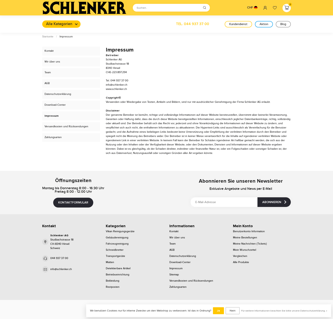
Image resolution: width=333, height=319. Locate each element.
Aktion (264, 24)
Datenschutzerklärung (58, 94)
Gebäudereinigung (117, 237)
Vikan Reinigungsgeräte (120, 231)
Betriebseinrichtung (117, 274)
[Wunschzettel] (275, 8)
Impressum (66, 36)
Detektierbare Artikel (118, 268)
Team (48, 72)
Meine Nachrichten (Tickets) (250, 244)
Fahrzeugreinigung (117, 244)
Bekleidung (112, 281)
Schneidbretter (115, 250)
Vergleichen (240, 256)
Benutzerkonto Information (249, 231)
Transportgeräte (115, 256)
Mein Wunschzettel (244, 250)
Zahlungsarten (53, 137)
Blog (283, 24)
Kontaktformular (73, 202)
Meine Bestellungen (245, 237)
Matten (110, 262)
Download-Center (55, 105)
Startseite (47, 36)
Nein (232, 310)
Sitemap (174, 274)
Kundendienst (238, 24)
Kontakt (49, 51)
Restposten (112, 287)
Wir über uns (52, 61)
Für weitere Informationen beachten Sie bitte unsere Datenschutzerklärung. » (284, 310)
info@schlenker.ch (61, 269)
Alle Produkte (241, 262)
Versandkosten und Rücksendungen (66, 126)
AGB (47, 83)
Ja (218, 310)
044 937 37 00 (59, 258)
